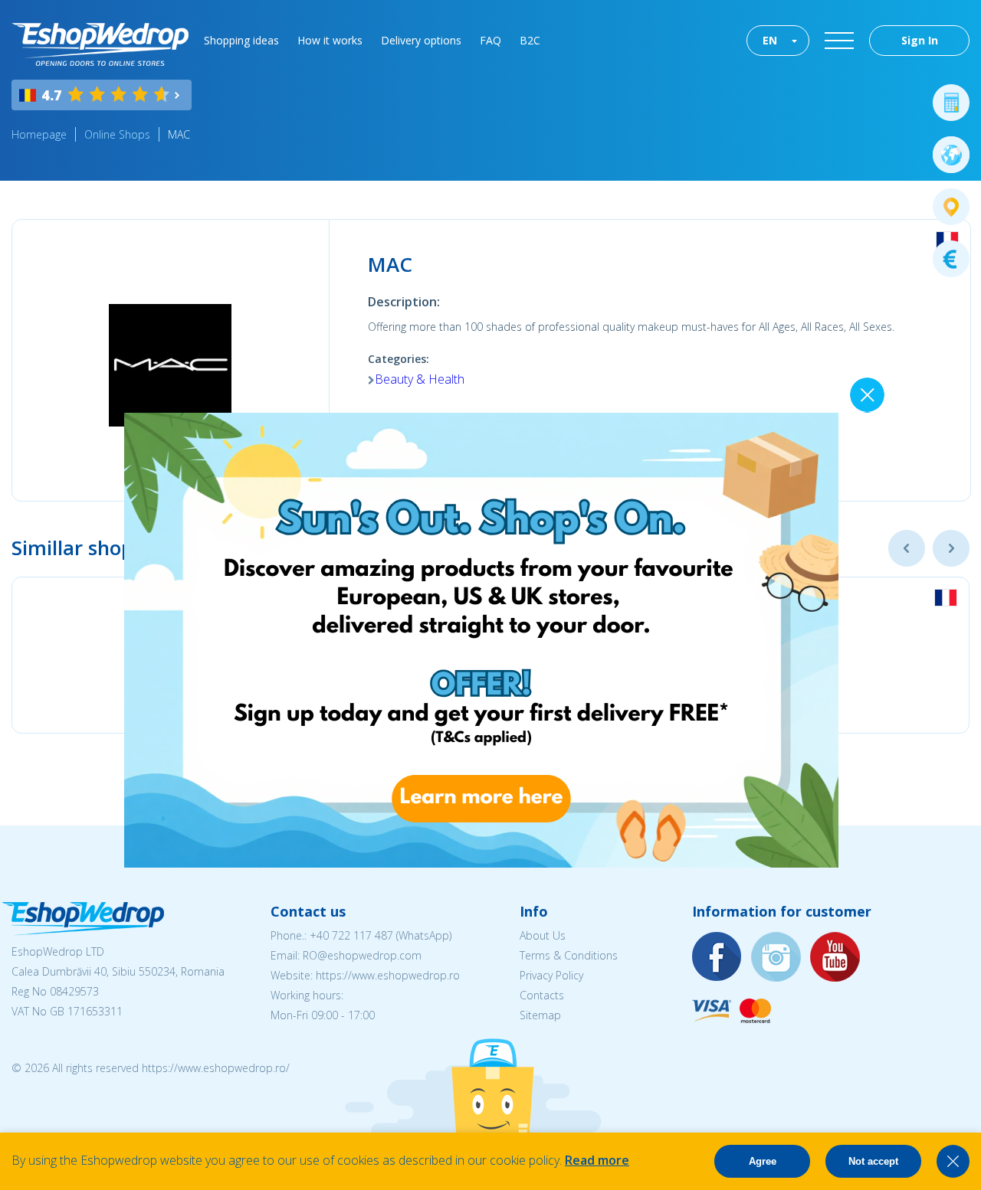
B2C (530, 40)
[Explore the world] (951, 154)
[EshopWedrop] (100, 44)
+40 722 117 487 (351, 935)
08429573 (74, 991)
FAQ (490, 40)
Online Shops (117, 134)
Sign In (919, 40)
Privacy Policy (551, 975)
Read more (597, 1160)
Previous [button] (906, 548)
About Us (543, 935)
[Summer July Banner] (481, 863)
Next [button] (951, 548)
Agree (762, 1161)
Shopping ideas (241, 40)
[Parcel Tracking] (951, 206)
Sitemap (540, 1015)
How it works (330, 40)
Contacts (542, 995)
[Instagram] (776, 957)
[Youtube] (835, 957)
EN (770, 40)
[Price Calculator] (951, 102)
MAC (179, 134)
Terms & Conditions (569, 955)
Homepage (39, 134)
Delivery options (421, 40)
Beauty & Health (419, 379)
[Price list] (951, 258)
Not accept (873, 1161)
